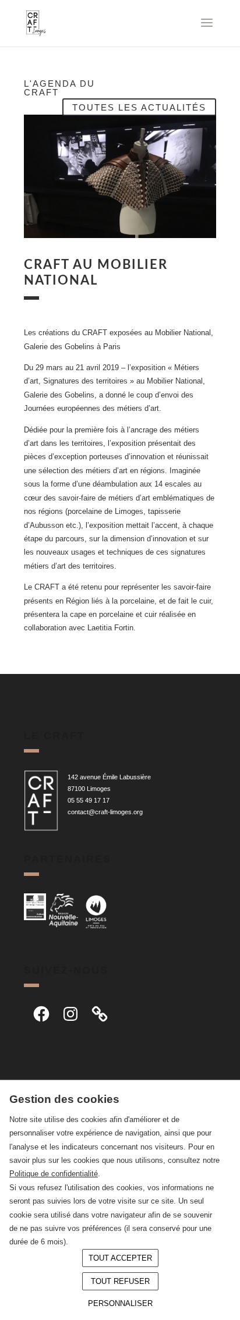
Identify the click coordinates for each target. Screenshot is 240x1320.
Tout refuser (120, 1281)
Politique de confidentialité (53, 1173)
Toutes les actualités (139, 107)
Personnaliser (120, 1303)
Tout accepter (120, 1258)
